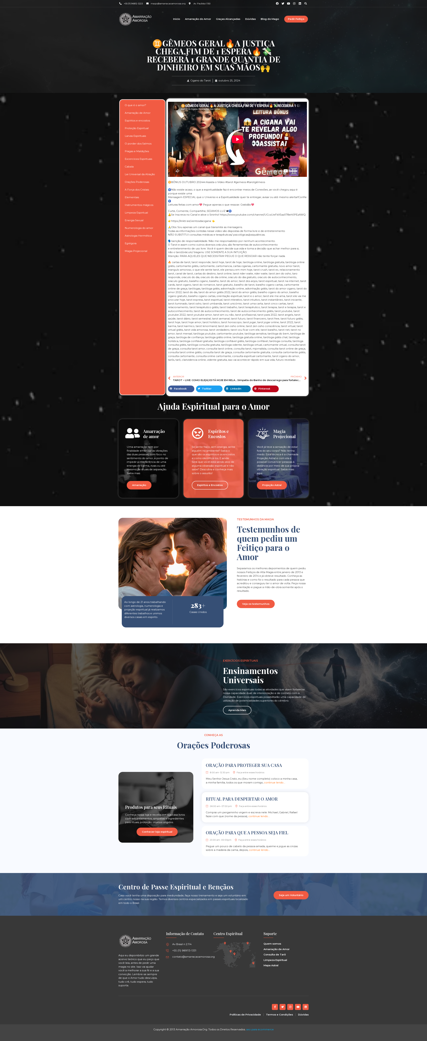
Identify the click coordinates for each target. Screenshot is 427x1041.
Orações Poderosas (137, 182)
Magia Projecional (136, 251)
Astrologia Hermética (138, 235)
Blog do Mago (270, 19)
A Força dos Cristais (137, 189)
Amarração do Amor (198, 19)
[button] (305, 3)
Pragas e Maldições (137, 151)
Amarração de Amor (137, 112)
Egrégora (130, 243)
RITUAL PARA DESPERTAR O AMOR (242, 799)
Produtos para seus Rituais (151, 807)
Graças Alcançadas (228, 19)
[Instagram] (294, 3)
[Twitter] (283, 1007)
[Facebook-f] (275, 1007)
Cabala (129, 166)
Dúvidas (250, 19)
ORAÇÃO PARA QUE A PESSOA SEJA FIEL (247, 832)
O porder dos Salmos (138, 143)
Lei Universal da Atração (140, 174)
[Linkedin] (300, 3)
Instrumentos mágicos (139, 205)
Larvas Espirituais (135, 135)
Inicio (176, 19)
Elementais (132, 197)
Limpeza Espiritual (136, 212)
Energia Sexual (134, 220)
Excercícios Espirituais (138, 158)
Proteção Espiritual (137, 128)
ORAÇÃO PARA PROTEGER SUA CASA (244, 765)
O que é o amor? (135, 105)
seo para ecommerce (260, 1029)
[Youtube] (298, 1007)
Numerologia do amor (139, 228)
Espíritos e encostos (137, 120)
